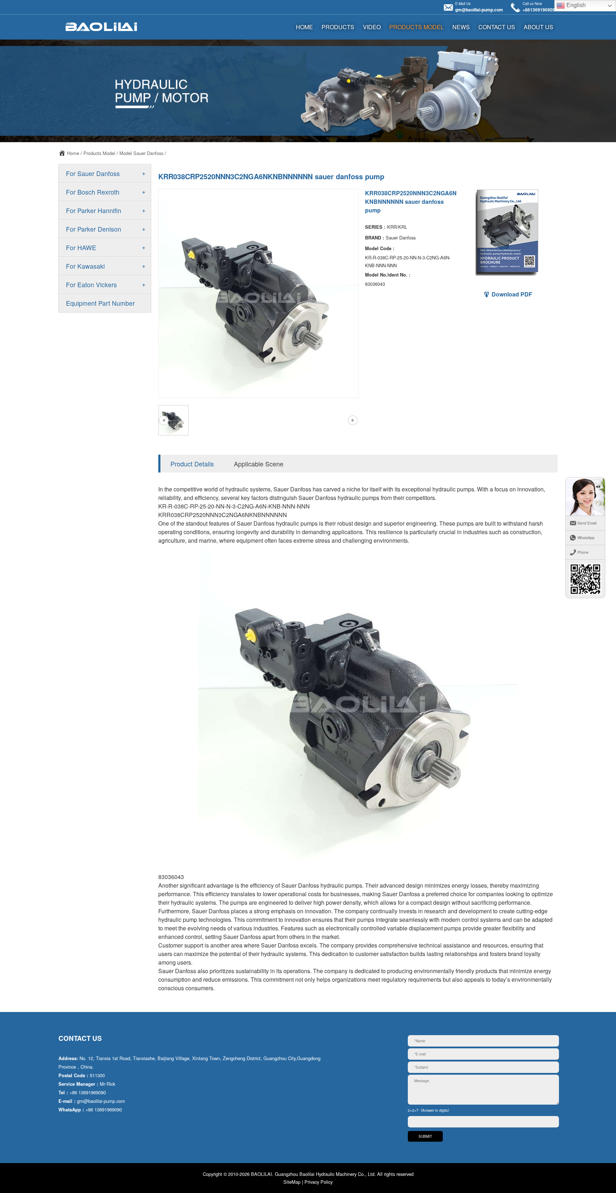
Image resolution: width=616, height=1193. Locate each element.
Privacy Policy (318, 1181)
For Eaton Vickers (91, 284)
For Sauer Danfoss (93, 173)
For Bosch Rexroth (92, 191)
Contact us (496, 27)
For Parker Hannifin (93, 210)
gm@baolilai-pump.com (479, 9)
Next (352, 420)
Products (338, 27)
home (304, 27)
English (575, 5)
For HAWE (81, 247)
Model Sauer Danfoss (141, 153)
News (461, 27)
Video (372, 27)
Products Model (416, 27)
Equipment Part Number (100, 303)
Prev (163, 420)
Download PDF (511, 294)
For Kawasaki (85, 266)
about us (538, 27)
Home (73, 153)
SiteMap (292, 1181)
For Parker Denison (93, 228)
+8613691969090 (540, 9)
